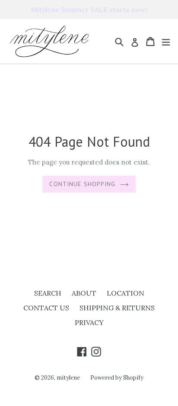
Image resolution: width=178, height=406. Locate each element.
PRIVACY (89, 322)
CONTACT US (46, 307)
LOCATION (125, 293)
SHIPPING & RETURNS (117, 307)
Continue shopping (82, 184)
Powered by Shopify (116, 377)
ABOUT (84, 293)
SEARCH (47, 293)
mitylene (68, 377)
